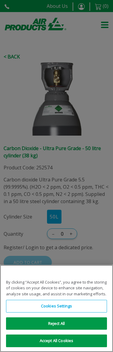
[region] (56, 308)
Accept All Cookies (56, 340)
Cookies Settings (56, 306)
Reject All (56, 323)
